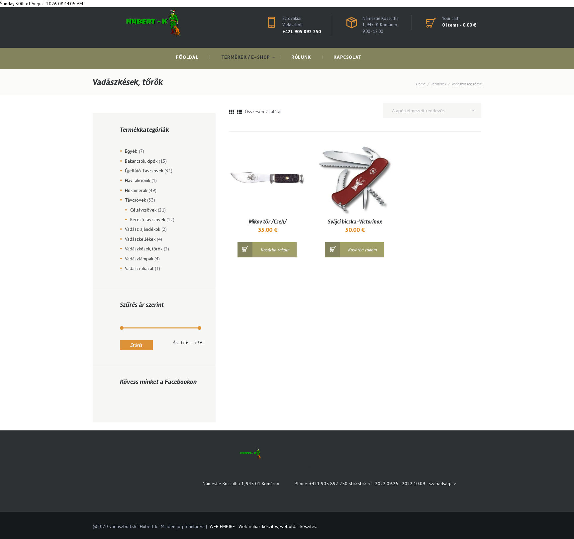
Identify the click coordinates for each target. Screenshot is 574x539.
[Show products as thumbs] (231, 112)
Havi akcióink (137, 180)
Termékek (438, 84)
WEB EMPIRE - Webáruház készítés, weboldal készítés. (263, 526)
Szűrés (136, 345)
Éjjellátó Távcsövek (144, 171)
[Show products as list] (239, 112)
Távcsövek (135, 200)
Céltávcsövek (143, 210)
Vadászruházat (139, 268)
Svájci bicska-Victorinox (355, 222)
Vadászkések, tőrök (143, 249)
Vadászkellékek (140, 239)
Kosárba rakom (275, 250)
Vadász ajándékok (142, 229)
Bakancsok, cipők (141, 161)
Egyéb (131, 151)
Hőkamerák (136, 190)
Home (421, 84)
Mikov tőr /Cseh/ (268, 222)
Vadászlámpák (139, 259)
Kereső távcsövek (147, 220)
